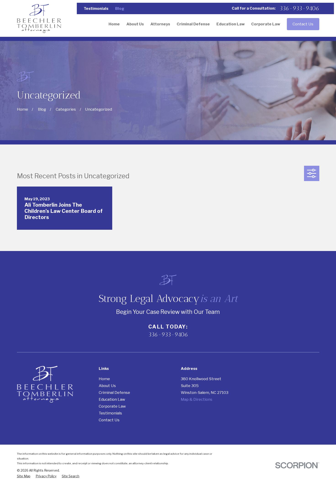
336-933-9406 (299, 8)
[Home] (39, 18)
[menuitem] (23, 476)
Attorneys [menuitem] (160, 24)
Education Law (112, 399)
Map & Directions (196, 399)
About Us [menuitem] (135, 24)
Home (104, 379)
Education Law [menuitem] (230, 24)
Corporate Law (112, 406)
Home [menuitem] (114, 24)
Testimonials (96, 8)
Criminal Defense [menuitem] (193, 24)
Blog (119, 8)
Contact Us (303, 24)
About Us (107, 385)
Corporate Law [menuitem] (265, 24)
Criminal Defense (114, 392)
